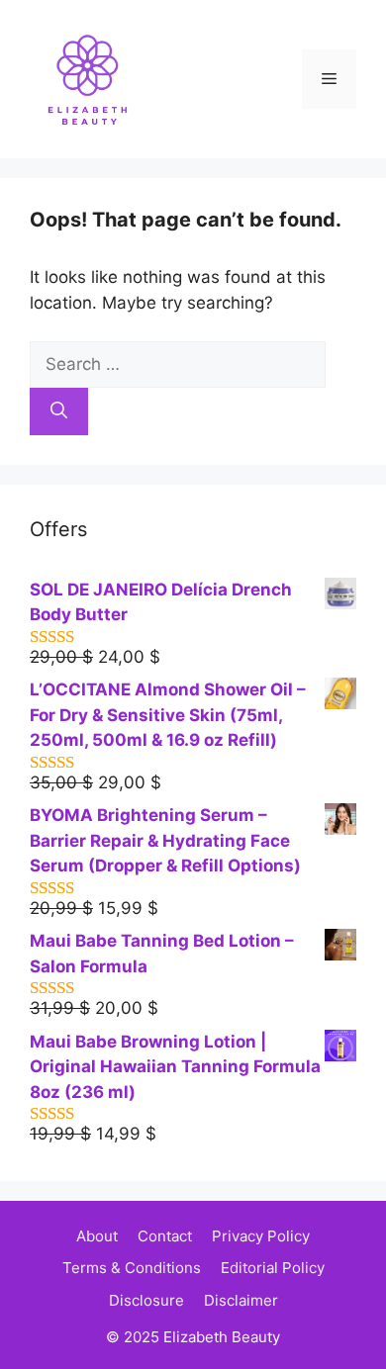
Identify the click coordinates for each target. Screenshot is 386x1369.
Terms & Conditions (131, 1267)
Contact (165, 1236)
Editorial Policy (273, 1267)
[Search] (59, 411)
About (97, 1236)
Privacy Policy (261, 1236)
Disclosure (146, 1300)
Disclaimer (241, 1300)
